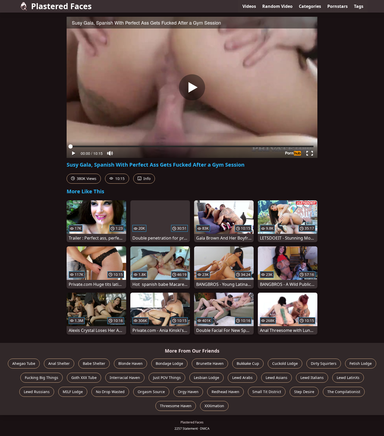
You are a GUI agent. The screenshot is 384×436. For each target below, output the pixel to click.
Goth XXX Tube (84, 377)
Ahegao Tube (23, 363)
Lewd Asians (276, 377)
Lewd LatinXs (348, 377)
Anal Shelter (59, 363)
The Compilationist (343, 391)
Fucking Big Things (41, 377)
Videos (249, 6)
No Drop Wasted (110, 391)
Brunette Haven (210, 363)
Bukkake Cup (248, 363)
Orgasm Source (151, 391)
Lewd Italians (312, 377)
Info (146, 178)
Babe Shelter (94, 363)
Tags (358, 6)
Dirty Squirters (323, 363)
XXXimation (214, 405)
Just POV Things (167, 377)
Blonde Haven (130, 363)
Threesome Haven (175, 405)
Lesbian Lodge (206, 377)
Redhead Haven (225, 391)
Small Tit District (266, 391)
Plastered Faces (61, 6)
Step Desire (304, 391)
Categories (310, 6)
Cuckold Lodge (285, 363)
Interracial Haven (125, 377)
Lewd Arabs (242, 377)
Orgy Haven (188, 391)
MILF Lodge (73, 391)
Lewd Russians (37, 391)
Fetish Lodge (361, 363)
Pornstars (337, 6)
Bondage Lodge (169, 363)
